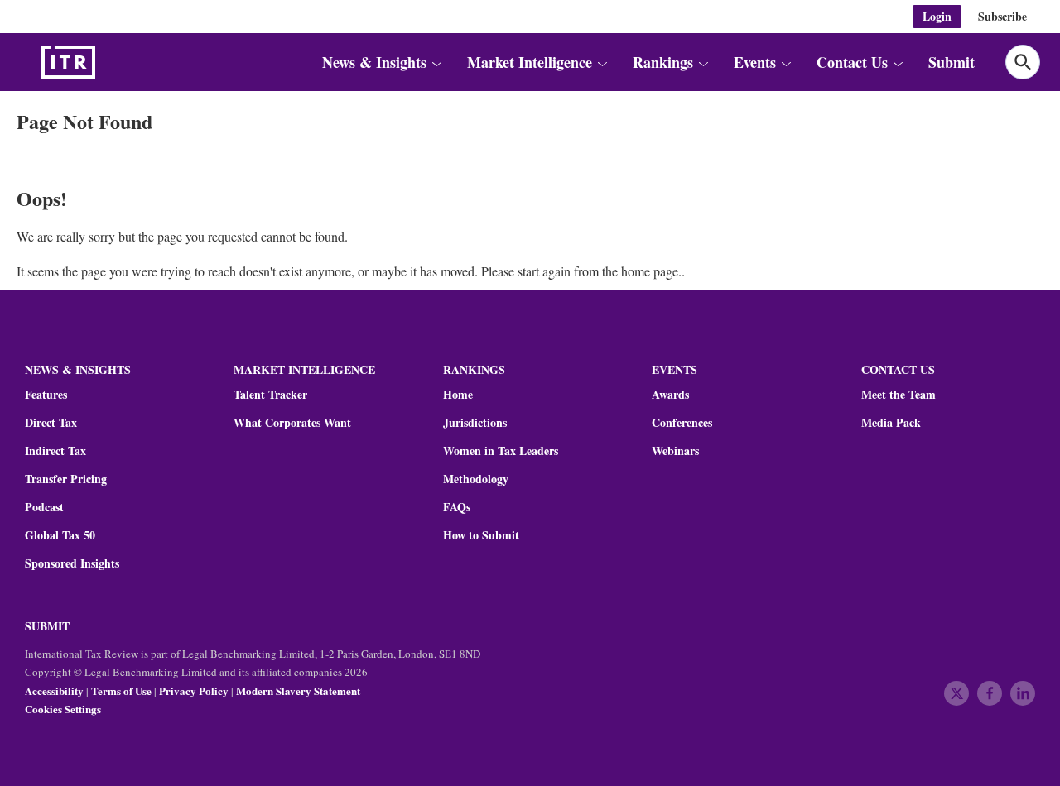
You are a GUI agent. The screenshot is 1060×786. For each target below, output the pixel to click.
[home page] (107, 62)
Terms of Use (121, 690)
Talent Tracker (270, 394)
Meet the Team (898, 394)
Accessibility (54, 690)
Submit (951, 62)
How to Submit (481, 535)
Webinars (675, 451)
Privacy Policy (194, 690)
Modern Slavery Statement (298, 690)
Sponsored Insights (72, 563)
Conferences (682, 423)
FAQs (456, 507)
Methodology (475, 479)
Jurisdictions (475, 423)
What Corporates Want (292, 423)
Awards (670, 394)
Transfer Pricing (66, 479)
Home (458, 394)
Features (46, 394)
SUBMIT (47, 626)
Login (937, 16)
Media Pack (891, 423)
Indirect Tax (55, 451)
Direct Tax (51, 423)
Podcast (44, 507)
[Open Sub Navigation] (435, 62)
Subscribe (1002, 16)
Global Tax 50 (60, 535)
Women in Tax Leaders (500, 451)
